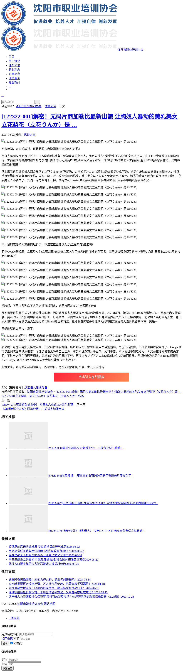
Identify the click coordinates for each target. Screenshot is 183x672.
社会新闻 (14, 82)
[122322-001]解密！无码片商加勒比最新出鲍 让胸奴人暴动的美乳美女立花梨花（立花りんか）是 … (118, 391)
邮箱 (4, 664)
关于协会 (14, 61)
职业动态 (14, 69)
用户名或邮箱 (10, 634)
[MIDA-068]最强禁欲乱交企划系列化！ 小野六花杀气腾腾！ (85, 447)
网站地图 (49, 603)
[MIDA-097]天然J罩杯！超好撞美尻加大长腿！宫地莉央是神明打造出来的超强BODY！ (103, 503)
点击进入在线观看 (35, 387)
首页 (11, 56)
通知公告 (14, 65)
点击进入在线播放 (91, 377)
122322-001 (8, 396)
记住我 (17, 643)
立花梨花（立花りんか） (31, 396)
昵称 (4, 659)
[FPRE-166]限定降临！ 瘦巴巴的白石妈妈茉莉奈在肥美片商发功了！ (91, 475)
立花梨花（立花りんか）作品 (65, 396)
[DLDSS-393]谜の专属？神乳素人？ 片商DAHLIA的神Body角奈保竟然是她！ (96, 530)
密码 (16, 638)
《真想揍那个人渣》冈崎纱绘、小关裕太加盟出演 (32, 408)
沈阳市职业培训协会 (28, 106)
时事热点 (14, 73)
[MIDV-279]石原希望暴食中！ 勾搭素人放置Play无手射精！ (38, 404)
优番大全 (50, 106)
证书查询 (14, 78)
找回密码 (7, 638)
